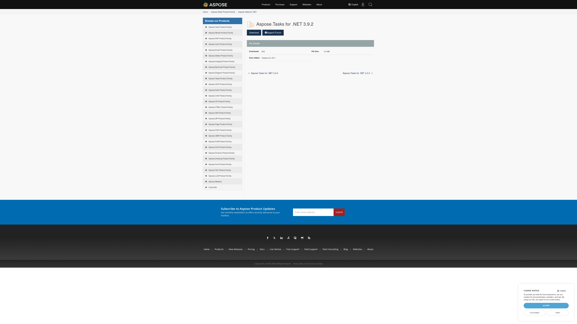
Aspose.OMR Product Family (220, 135)
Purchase (279, 4)
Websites (306, 4)
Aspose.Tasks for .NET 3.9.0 (264, 73)
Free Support (292, 249)
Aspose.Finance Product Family (221, 153)
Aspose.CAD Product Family (220, 95)
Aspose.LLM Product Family (220, 175)
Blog (345, 249)
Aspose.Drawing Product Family (222, 158)
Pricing (251, 249)
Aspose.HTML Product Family (221, 107)
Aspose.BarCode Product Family (222, 67)
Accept (546, 305)
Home (205, 11)
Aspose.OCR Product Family (220, 84)
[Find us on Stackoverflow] (288, 238)
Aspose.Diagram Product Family (222, 72)
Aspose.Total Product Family (220, 27)
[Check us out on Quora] (295, 238)
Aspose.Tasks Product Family (223, 11)
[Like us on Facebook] (268, 238)
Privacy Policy (298, 264)
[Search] (370, 4)
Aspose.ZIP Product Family (219, 118)
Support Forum (274, 32)
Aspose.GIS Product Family (220, 112)
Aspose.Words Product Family (221, 32)
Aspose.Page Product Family (220, 124)
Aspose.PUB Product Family (220, 141)
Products (266, 4)
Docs (262, 249)
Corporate (213, 187)
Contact (319, 264)
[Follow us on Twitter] (275, 238)
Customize (534, 313)
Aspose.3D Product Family (219, 101)
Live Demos (275, 249)
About (319, 4)
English (354, 4)
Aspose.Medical (215, 181)
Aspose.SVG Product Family (220, 147)
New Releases (236, 249)
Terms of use (310, 264)
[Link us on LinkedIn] (282, 238)
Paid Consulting (330, 249)
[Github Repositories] (302, 238)
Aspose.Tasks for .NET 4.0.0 (356, 73)
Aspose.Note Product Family (220, 90)
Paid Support (311, 249)
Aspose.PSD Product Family (220, 130)
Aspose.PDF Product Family (220, 38)
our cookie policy (553, 300)
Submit (339, 212)
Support (293, 4)
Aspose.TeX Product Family (220, 170)
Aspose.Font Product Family (220, 164)
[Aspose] (215, 4)
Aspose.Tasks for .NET (247, 11)
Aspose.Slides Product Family (221, 55)
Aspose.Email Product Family (220, 50)
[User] (363, 4)
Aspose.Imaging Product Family (221, 61)
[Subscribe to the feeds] (309, 238)
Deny (558, 313)
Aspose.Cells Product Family (220, 44)
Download (254, 32)
